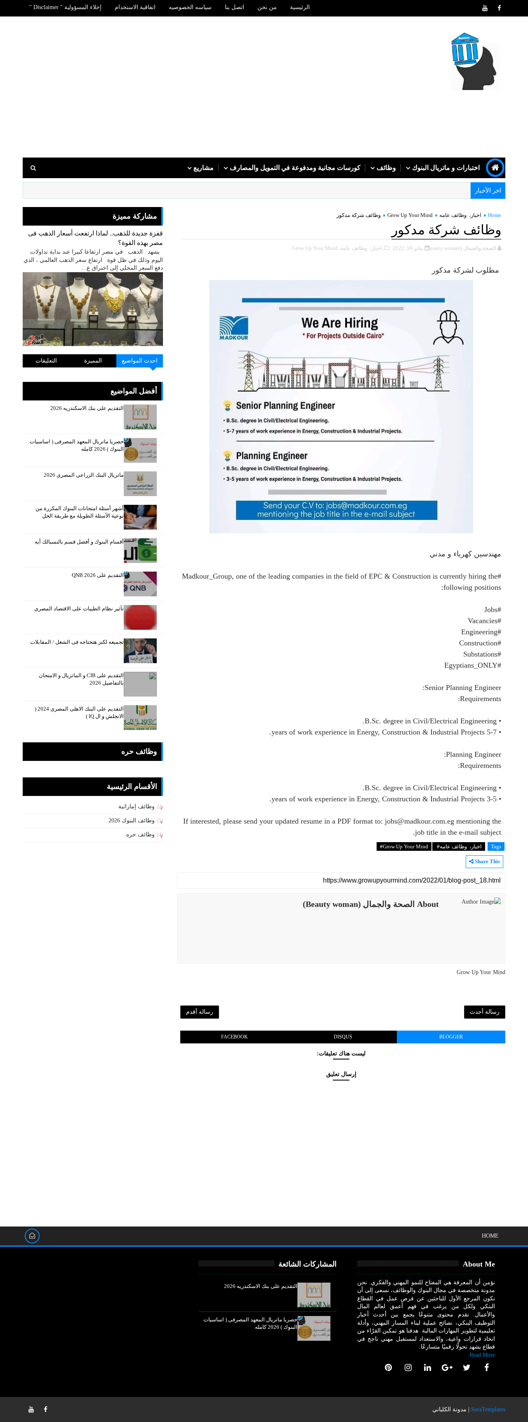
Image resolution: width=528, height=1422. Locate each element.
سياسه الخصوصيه (190, 7)
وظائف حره (140, 834)
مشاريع (203, 167)
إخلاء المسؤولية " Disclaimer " (65, 7)
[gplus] (447, 1367)
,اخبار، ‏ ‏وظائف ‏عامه (361, 248)
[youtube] (484, 8)
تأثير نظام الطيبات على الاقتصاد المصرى (79, 608)
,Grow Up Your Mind (315, 248)
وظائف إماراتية (136, 806)
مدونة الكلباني (449, 1409)
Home (494, 215)
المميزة (93, 361)
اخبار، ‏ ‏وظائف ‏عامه (460, 215)
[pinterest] (388, 1367)
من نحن (267, 7)
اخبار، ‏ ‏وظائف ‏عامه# (459, 846)
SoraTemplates (488, 1409)
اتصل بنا (234, 7)
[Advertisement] (173, 87)
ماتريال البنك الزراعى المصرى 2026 (84, 475)
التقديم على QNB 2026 (98, 575)
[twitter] (467, 1367)
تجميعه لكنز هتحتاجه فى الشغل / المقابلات (77, 642)
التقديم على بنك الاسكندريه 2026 (87, 408)
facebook (234, 1037)
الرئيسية (300, 7)
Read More (482, 1355)
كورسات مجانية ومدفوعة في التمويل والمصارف (295, 167)
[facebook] (499, 8)
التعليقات (46, 361)
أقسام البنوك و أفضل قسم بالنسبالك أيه (79, 542)
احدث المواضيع (140, 361)
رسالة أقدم (199, 1012)
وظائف (386, 167)
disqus (343, 1037)
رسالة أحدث (485, 1012)
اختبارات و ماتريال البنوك (446, 167)
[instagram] (408, 1367)
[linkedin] (427, 1367)
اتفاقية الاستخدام (135, 7)
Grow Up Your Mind (410, 215)
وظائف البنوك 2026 (131, 820)
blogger (451, 1037)
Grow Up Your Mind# (404, 846)
